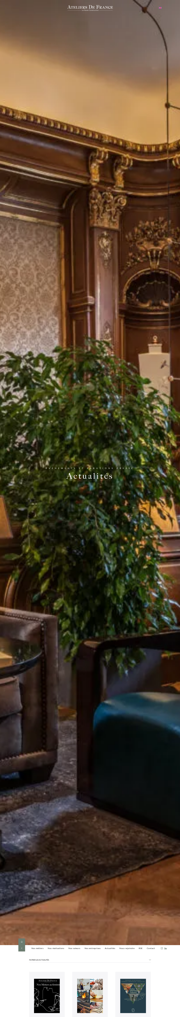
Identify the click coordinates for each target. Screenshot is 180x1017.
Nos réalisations (56, 948)
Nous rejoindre (127, 948)
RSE (141, 948)
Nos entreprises (93, 948)
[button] (90, 961)
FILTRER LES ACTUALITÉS (39, 960)
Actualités (110, 948)
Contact (151, 948)
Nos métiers (37, 948)
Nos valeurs (74, 948)
